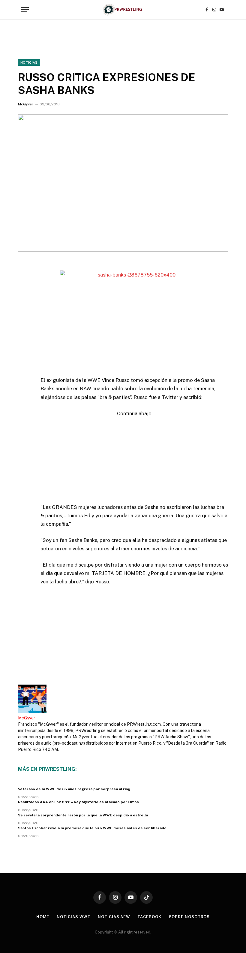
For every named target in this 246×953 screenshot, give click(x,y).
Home (43, 917)
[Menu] (25, 10)
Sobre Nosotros (189, 917)
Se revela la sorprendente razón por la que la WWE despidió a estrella (83, 815)
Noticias (29, 62)
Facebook (149, 917)
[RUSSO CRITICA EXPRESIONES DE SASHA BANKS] (123, 183)
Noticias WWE (73, 917)
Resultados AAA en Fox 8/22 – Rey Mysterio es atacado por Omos (78, 802)
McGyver (25, 104)
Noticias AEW (114, 917)
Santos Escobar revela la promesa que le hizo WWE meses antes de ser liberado (92, 828)
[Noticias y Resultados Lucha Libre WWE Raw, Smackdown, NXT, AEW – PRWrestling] (123, 10)
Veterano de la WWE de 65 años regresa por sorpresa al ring (74, 789)
